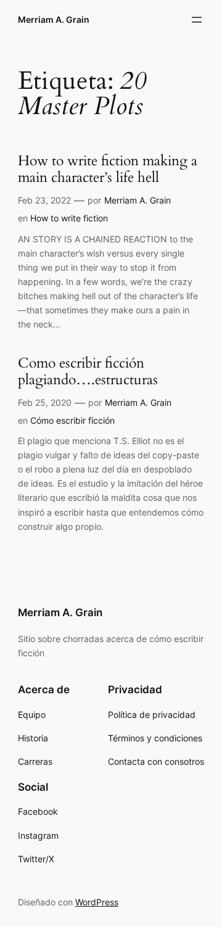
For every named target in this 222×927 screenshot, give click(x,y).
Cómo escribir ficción (72, 420)
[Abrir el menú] (196, 19)
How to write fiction (69, 218)
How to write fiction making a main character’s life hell (107, 169)
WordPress (96, 902)
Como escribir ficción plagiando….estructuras (88, 372)
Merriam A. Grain (53, 19)
